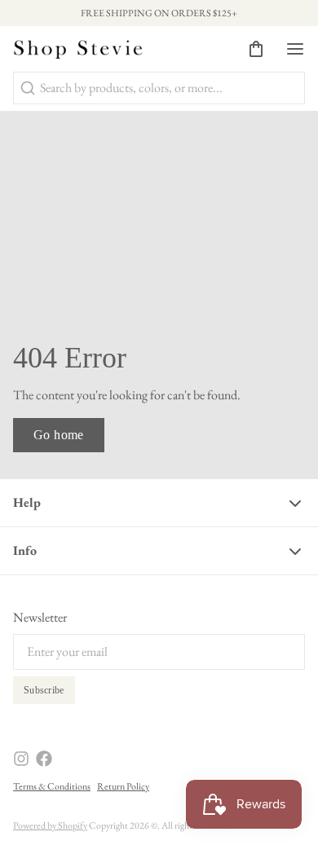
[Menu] (288, 49)
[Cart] (249, 49)
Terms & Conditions (52, 786)
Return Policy (123, 786)
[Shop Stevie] (78, 49)
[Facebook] (44, 758)
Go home (58, 435)
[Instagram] (21, 758)
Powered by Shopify (50, 825)
